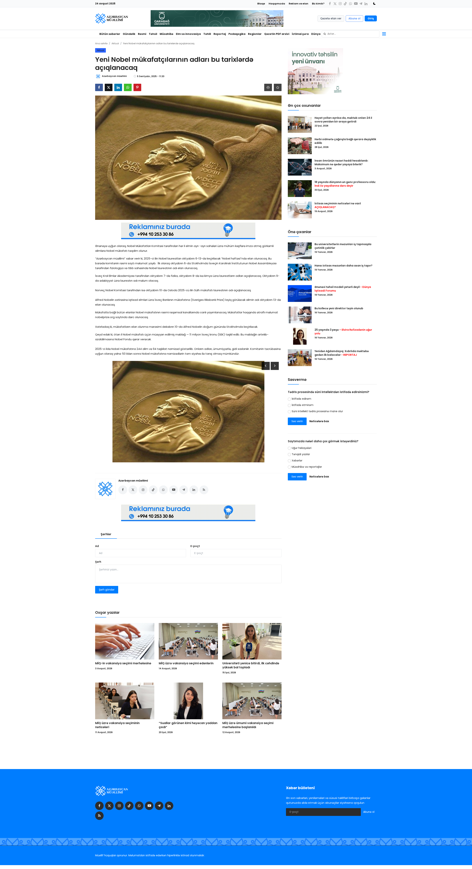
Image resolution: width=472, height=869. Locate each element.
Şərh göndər (106, 589)
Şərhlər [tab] (106, 534)
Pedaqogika (236, 34)
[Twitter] (335, 3)
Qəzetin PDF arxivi (276, 34)
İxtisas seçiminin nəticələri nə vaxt (338, 205)
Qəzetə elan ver (330, 18)
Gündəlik (129, 34)
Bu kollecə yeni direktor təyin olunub (339, 308)
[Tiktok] (345, 3)
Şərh (98, 562)
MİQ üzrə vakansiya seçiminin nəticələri (117, 725)
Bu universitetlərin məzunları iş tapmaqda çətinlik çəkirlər (343, 246)
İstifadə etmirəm (302, 405)
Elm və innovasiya (188, 34)
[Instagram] (340, 3)
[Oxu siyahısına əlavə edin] (278, 87)
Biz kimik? (318, 3)
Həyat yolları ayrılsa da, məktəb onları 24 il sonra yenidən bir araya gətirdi (343, 119)
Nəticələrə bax (319, 421)
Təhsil (153, 34)
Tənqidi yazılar (301, 454)
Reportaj (220, 34)
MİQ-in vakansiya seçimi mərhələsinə (123, 663)
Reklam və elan (298, 3)
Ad (97, 546)
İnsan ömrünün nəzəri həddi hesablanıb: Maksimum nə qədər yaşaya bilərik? (341, 162)
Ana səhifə (101, 43)
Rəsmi (142, 34)
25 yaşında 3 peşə (343, 331)
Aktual (115, 43)
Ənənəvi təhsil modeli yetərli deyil (343, 288)
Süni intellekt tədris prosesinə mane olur (317, 411)
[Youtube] (355, 3)
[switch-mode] (373, 3)
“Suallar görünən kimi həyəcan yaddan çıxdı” (188, 725)
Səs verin (297, 421)
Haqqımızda (277, 3)
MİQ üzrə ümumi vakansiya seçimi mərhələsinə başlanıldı (247, 725)
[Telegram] (360, 3)
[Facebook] (330, 3)
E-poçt (195, 546)
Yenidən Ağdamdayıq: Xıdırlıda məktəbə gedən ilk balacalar (342, 353)
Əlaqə (261, 3)
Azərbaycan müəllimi (133, 480)
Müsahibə (166, 34)
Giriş (371, 18)
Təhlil (207, 34)
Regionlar (255, 34)
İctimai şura (300, 34)
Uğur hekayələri (301, 448)
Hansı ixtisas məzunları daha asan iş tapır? (343, 265)
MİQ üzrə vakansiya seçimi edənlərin (186, 663)
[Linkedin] (366, 3)
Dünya (315, 34)
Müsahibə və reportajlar (307, 467)
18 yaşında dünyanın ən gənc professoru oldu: (345, 184)
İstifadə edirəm (301, 399)
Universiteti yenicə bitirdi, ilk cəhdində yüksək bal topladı (250, 665)
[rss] (99, 815)
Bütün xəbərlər (109, 34)
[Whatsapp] (350, 3)
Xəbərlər (297, 460)
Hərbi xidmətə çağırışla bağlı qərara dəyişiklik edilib (345, 141)
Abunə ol (354, 18)
